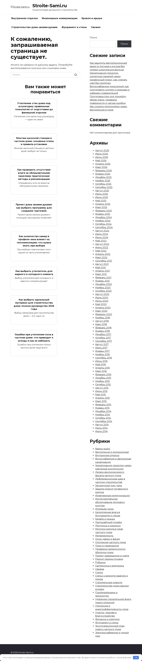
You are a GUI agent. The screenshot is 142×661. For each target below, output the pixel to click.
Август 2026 (102, 150)
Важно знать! (102, 448)
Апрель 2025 (102, 204)
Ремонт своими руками (109, 559)
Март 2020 (101, 311)
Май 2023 (100, 240)
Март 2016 (101, 371)
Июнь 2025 (101, 197)
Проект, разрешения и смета (112, 555)
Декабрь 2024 (103, 217)
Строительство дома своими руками (34, 27)
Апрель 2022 (102, 254)
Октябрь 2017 (103, 337)
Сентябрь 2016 (103, 357)
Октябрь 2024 (103, 224)
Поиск (93, 37)
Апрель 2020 (103, 307)
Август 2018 (102, 321)
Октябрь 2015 (103, 384)
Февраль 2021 (103, 277)
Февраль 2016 (103, 374)
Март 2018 (101, 324)
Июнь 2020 (101, 301)
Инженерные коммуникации (59, 18)
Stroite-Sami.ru (49, 5)
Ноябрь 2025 (102, 180)
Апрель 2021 (102, 271)
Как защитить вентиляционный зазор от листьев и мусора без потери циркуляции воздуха (108, 66)
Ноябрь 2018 (102, 317)
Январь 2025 (102, 214)
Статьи (99, 572)
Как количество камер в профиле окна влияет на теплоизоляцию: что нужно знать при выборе (34, 241)
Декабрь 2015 (103, 378)
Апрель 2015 (102, 398)
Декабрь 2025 (103, 177)
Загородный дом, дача (108, 485)
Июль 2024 (101, 234)
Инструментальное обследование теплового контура (110, 502)
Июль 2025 (101, 194)
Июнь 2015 (101, 391)
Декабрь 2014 (103, 411)
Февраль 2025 (103, 210)
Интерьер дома (104, 509)
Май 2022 (100, 250)
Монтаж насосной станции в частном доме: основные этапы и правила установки (34, 141)
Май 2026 (100, 160)
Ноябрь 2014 (102, 414)
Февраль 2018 (103, 327)
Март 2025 (101, 207)
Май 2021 (100, 267)
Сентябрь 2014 (103, 421)
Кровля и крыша (92, 18)
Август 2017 (102, 344)
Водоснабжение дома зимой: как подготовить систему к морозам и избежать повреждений (110, 89)
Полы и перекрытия (107, 545)
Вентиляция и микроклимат (112, 452)
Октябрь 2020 (103, 291)
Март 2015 (101, 401)
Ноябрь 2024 (102, 220)
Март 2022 (101, 257)
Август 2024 (102, 230)
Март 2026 (101, 167)
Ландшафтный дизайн (108, 522)
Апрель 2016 (102, 368)
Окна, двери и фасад (107, 539)
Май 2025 (100, 200)
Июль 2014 (101, 428)
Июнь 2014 (101, 431)
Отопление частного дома (110, 542)
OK (136, 657)
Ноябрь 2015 (102, 381)
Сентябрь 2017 (103, 341)
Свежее (96, 27)
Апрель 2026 (102, 164)
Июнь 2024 (101, 237)
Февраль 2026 (103, 170)
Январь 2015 (102, 408)
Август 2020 (102, 294)
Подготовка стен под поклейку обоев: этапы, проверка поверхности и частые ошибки (108, 99)
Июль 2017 (101, 347)
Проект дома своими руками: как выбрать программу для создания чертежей (34, 207)
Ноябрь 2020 (103, 287)
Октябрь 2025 (103, 184)
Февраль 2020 (103, 314)
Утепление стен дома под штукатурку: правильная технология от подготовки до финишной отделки (34, 108)
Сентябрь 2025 (103, 187)
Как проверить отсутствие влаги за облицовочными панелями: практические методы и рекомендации (34, 174)
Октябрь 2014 (103, 418)
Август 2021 (102, 264)
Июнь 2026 (101, 157)
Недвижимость (104, 535)
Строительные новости (108, 582)
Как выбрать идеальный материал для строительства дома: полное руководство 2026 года (34, 304)
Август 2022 (102, 244)
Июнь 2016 (101, 361)
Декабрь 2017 (103, 334)
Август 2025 (102, 190)
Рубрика (100, 562)
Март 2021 (101, 274)
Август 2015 (101, 388)
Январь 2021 (102, 281)
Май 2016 (100, 364)
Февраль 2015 (103, 404)
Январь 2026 (102, 174)
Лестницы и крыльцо (108, 525)
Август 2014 (102, 424)
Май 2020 (101, 304)
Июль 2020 (101, 297)
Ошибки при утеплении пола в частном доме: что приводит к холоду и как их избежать (34, 337)
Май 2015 (100, 394)
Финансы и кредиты (107, 619)
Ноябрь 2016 (102, 354)
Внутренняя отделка (24, 18)
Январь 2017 (102, 351)
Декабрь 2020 (103, 284)
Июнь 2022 (101, 247)
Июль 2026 (101, 154)
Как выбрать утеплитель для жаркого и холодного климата (34, 272)
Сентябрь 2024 (104, 227)
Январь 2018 (102, 331)
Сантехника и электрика (109, 565)
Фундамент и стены (74, 27)
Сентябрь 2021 (103, 261)
